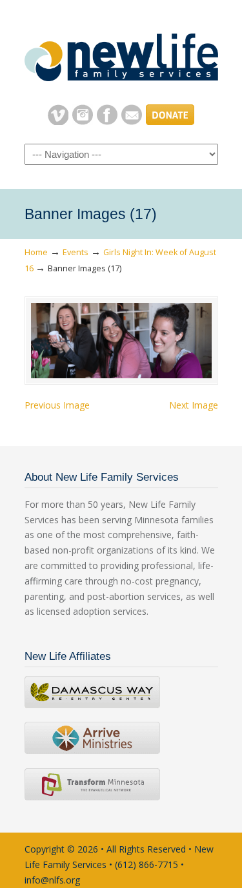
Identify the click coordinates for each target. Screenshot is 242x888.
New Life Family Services (121, 52)
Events (75, 252)
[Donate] (170, 121)
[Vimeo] (58, 121)
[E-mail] (131, 121)
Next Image (193, 405)
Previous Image (57, 405)
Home (36, 252)
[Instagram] (82, 121)
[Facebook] (107, 121)
